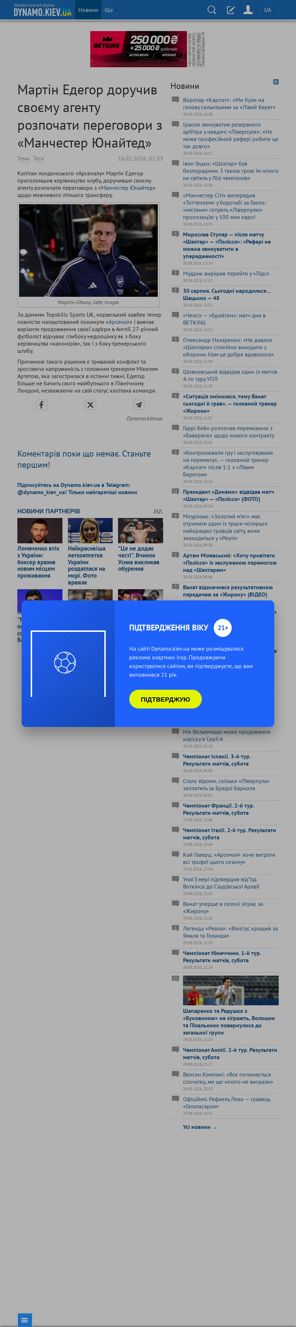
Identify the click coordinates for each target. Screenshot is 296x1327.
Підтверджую (165, 699)
